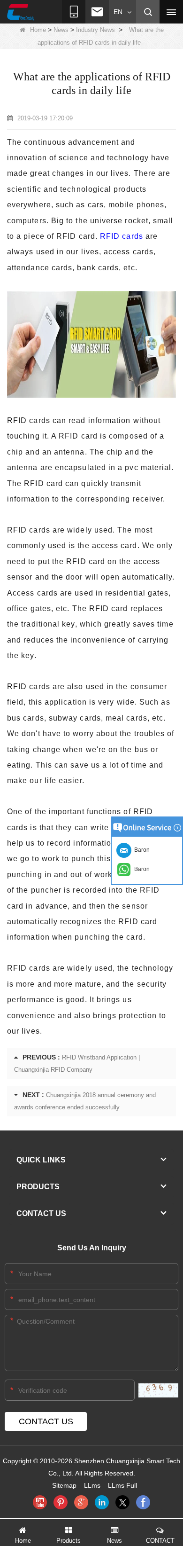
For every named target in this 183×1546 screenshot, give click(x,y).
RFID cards (121, 236)
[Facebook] (143, 1502)
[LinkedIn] (102, 1502)
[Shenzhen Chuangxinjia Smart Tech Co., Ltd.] (20, 12)
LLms (92, 1485)
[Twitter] (122, 1502)
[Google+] (81, 1502)
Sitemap (64, 1485)
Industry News (95, 29)
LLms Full (122, 1485)
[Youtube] (40, 1502)
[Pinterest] (60, 1502)
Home (38, 29)
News (61, 29)
